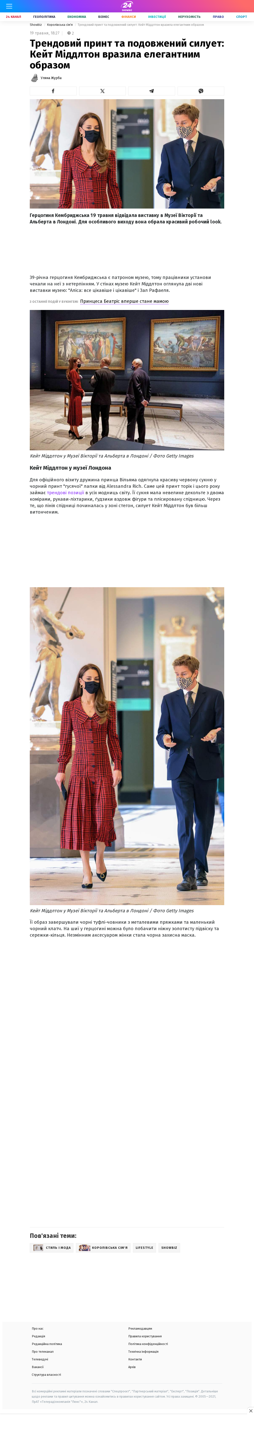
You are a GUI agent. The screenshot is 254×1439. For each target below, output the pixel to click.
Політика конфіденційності (148, 1344)
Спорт (241, 17)
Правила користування (145, 1336)
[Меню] (9, 6)
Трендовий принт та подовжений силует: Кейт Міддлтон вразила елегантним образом (141, 24)
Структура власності (46, 1375)
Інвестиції (157, 17)
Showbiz (36, 24)
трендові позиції (65, 492)
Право (218, 17)
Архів (132, 1367)
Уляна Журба (51, 78)
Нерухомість (189, 17)
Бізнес (103, 17)
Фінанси (128, 17)
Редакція (38, 1336)
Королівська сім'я (60, 24)
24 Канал (13, 17)
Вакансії (38, 1367)
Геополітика (44, 17)
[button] (53, 91)
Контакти (135, 1359)
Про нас (37, 1328)
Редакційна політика (47, 1344)
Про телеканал (43, 1351)
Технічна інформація (143, 1351)
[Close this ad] (250, 1410)
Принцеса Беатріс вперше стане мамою (124, 301)
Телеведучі (40, 1359)
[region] (127, 1427)
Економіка (76, 17)
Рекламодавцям (140, 1328)
